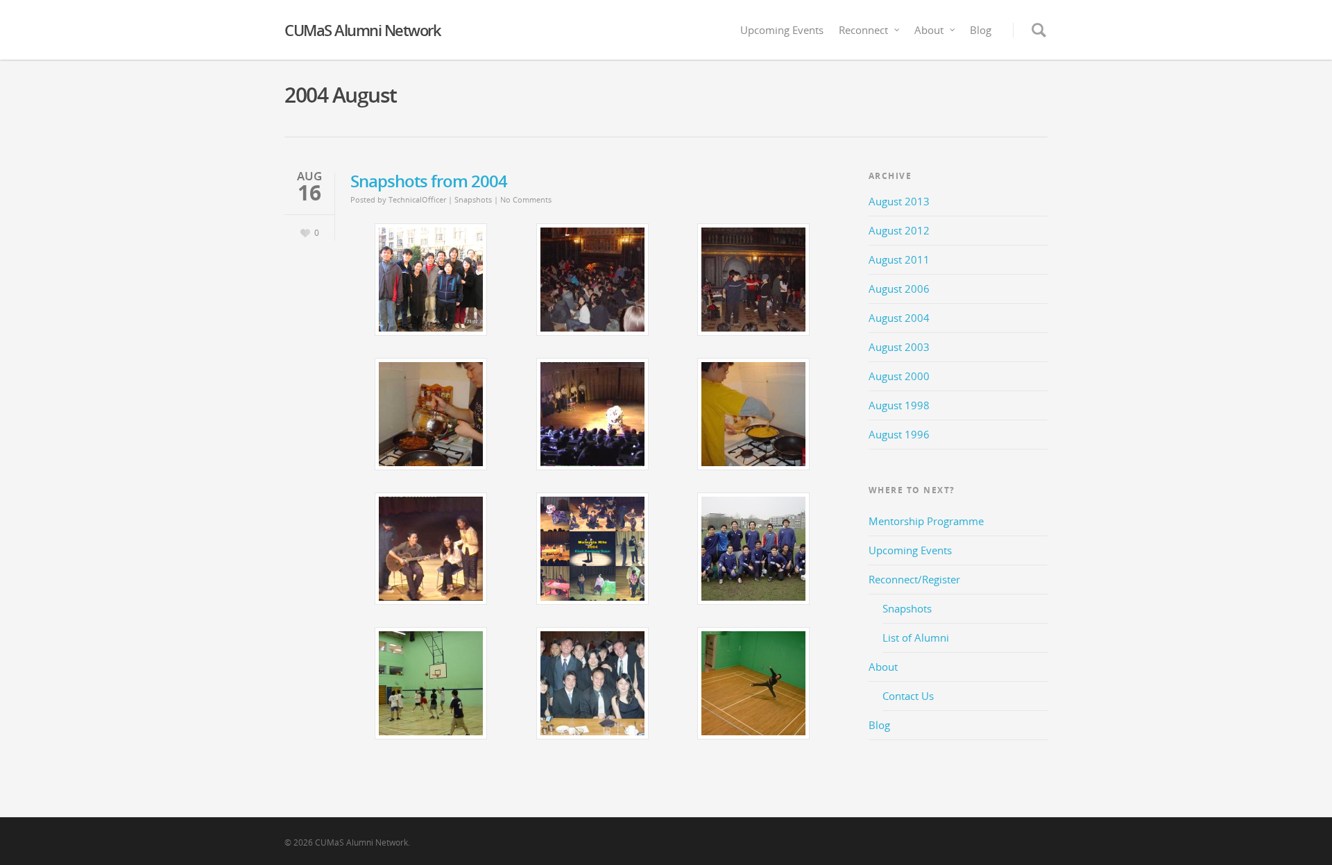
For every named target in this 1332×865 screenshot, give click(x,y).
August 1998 (899, 405)
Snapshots (473, 199)
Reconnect (863, 30)
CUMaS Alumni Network (362, 29)
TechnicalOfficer (417, 199)
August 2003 (899, 347)
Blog (980, 30)
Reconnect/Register (914, 579)
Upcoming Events (781, 30)
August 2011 (899, 259)
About (929, 30)
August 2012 (899, 230)
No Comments (526, 199)
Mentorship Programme (926, 521)
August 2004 (899, 318)
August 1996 (899, 434)
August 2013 (899, 201)
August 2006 (899, 289)
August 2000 (899, 376)
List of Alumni (915, 637)
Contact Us (908, 696)
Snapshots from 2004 (428, 180)
